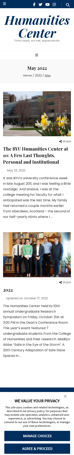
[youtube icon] (47, 4)
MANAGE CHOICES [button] (37, 436)
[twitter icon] (40, 4)
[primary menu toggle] (37, 55)
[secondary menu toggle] (4, 4)
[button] (65, 396)
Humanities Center (37, 26)
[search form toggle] (68, 5)
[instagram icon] (54, 4)
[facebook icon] (34, 4)
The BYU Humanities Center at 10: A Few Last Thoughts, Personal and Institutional (35, 155)
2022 (8, 290)
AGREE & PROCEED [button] (37, 448)
